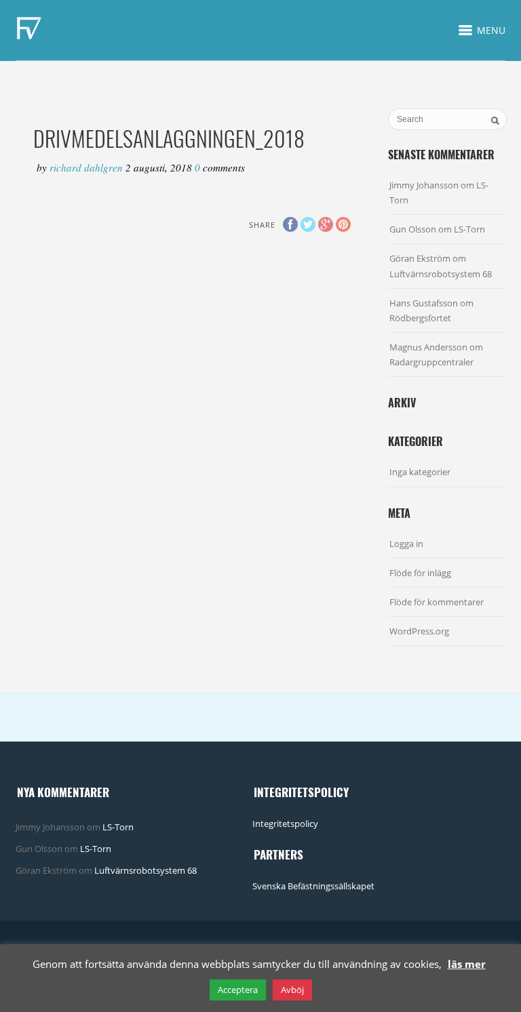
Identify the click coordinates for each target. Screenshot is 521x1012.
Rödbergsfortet (420, 318)
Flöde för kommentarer (436, 602)
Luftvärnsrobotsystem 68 (440, 274)
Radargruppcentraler (431, 362)
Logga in (406, 544)
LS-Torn (469, 229)
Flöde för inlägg (420, 573)
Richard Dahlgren (88, 167)
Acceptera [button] (238, 990)
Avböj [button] (292, 990)
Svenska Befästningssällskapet (313, 886)
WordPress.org (419, 631)
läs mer (467, 964)
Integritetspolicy (285, 823)
